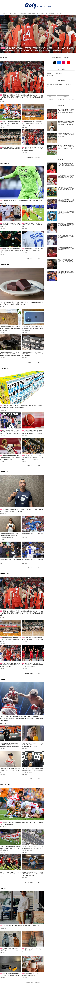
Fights (2, 679)
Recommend (4, 265)
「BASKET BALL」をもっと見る (32, 673)
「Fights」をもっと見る (34, 778)
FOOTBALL (4, 368)
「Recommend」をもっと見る (32, 362)
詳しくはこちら (50, 75)
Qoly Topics (4, 163)
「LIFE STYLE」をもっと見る (32, 982)
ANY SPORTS (5, 785)
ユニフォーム (52, 96)
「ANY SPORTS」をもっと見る (32, 882)
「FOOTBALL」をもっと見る (33, 465)
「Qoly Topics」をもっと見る (33, 258)
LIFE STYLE (4, 888)
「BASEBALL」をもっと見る (33, 567)
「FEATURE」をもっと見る (33, 157)
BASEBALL (4, 472)
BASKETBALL (61, 99)
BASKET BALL (5, 574)
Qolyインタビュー (63, 96)
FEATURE (3, 58)
